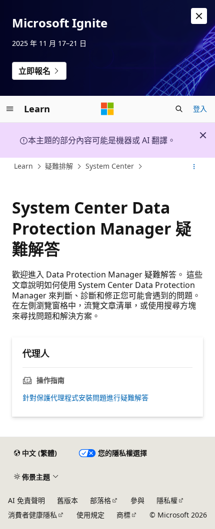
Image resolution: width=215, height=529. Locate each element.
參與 (137, 500)
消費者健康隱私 (32, 515)
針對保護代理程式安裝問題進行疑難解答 (85, 397)
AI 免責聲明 (26, 500)
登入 (200, 108)
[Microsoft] (107, 108)
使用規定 (90, 515)
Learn (23, 166)
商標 (123, 515)
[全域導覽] (10, 109)
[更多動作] (194, 167)
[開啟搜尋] (179, 109)
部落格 (100, 500)
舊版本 (67, 500)
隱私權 (167, 500)
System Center (110, 166)
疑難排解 (59, 166)
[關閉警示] (199, 16)
